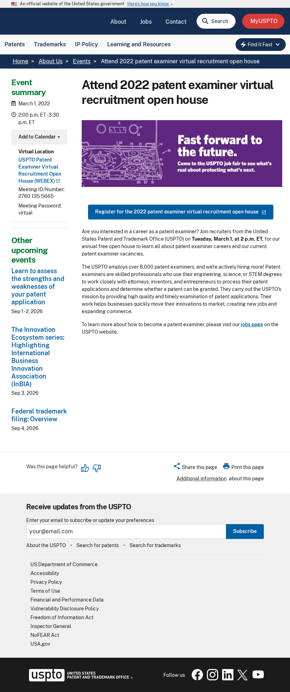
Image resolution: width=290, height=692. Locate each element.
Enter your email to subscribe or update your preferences (90, 520)
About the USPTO (46, 545)
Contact (176, 21)
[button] (195, 468)
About (118, 21)
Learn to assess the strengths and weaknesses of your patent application (37, 286)
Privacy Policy (46, 582)
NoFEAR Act (44, 635)
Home (20, 61)
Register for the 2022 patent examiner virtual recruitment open (177, 212)
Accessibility (44, 573)
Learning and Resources (138, 44)
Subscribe (245, 531)
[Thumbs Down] (96, 468)
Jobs (146, 21)
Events (82, 61)
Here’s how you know (150, 4)
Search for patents (97, 545)
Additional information (201, 478)
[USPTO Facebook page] (196, 678)
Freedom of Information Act (61, 617)
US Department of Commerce (64, 564)
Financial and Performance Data (67, 600)
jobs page (252, 324)
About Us (51, 61)
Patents (15, 44)
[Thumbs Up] (85, 468)
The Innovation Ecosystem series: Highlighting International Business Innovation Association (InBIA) (37, 357)
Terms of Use (45, 591)
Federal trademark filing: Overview (39, 415)
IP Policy (86, 44)
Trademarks (50, 44)
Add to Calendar (38, 137)
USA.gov (40, 644)
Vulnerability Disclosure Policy (64, 608)
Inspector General (50, 626)
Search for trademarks (155, 545)
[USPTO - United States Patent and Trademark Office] (79, 679)
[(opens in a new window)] (211, 678)
